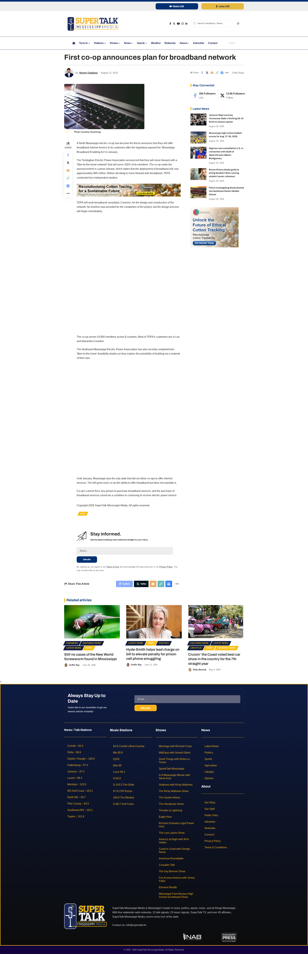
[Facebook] (170, 23)
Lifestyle (195, 648)
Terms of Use (112, 567)
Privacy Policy (166, 567)
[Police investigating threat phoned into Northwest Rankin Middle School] (198, 192)
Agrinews (72, 643)
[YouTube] (178, 23)
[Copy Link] (217, 72)
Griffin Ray (74, 665)
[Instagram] (182, 23)
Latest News (73, 648)
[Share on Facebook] (202, 72)
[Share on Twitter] (207, 72)
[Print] (222, 72)
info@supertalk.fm (136, 925)
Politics (164, 643)
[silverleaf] (214, 227)
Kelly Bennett (199, 669)
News (83, 513)
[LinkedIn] (186, 23)
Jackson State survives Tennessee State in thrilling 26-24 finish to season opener (226, 118)
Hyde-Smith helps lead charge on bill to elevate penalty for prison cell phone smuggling (152, 654)
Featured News (92, 643)
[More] (227, 72)
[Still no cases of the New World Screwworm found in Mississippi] (92, 621)
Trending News (226, 648)
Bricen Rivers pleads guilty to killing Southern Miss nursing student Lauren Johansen (224, 173)
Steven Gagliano (88, 72)
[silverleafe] (129, 189)
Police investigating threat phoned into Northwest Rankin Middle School (226, 191)
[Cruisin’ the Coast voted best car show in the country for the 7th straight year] (216, 621)
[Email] (212, 72)
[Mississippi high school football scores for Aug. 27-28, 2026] (198, 138)
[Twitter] (174, 23)
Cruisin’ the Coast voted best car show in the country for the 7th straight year (214, 659)
